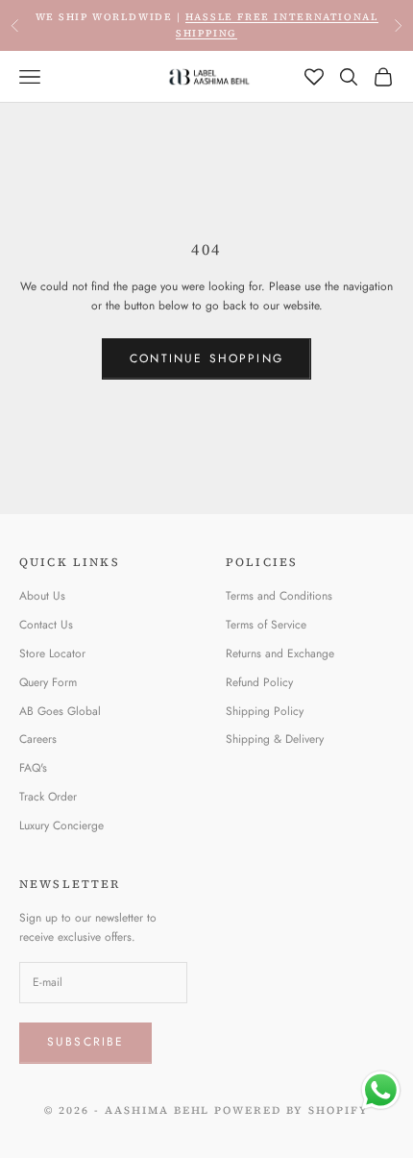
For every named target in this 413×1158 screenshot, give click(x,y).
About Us (42, 595)
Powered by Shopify (291, 1110)
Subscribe (85, 1041)
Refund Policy (259, 682)
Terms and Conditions (279, 595)
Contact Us (46, 624)
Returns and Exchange (280, 653)
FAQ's (33, 767)
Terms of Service (266, 624)
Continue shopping (206, 358)
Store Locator (52, 653)
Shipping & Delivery (275, 739)
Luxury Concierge (61, 825)
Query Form (48, 682)
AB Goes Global (60, 711)
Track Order (48, 796)
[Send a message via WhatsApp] (380, 1090)
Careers (38, 739)
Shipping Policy (265, 711)
